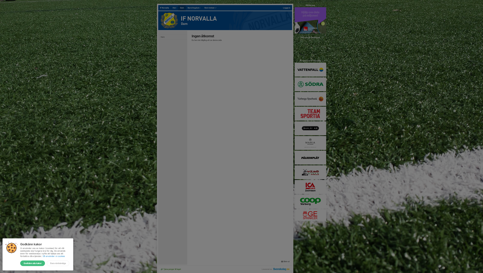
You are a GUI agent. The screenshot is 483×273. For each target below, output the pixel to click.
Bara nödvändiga (58, 263)
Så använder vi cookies (54, 256)
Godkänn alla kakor (33, 263)
